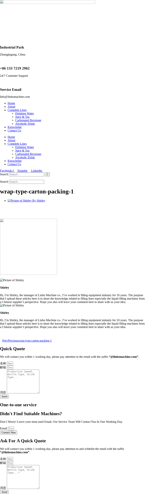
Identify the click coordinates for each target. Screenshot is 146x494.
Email (4, 428)
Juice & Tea (22, 116)
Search (4, 174)
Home (11, 103)
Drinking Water (24, 113)
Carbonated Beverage (28, 120)
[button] (73, 178)
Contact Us (14, 130)
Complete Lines (17, 110)
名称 (3, 363)
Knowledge (15, 127)
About (11, 106)
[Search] (47, 174)
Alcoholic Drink (25, 123)
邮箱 (3, 367)
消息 (3, 392)
